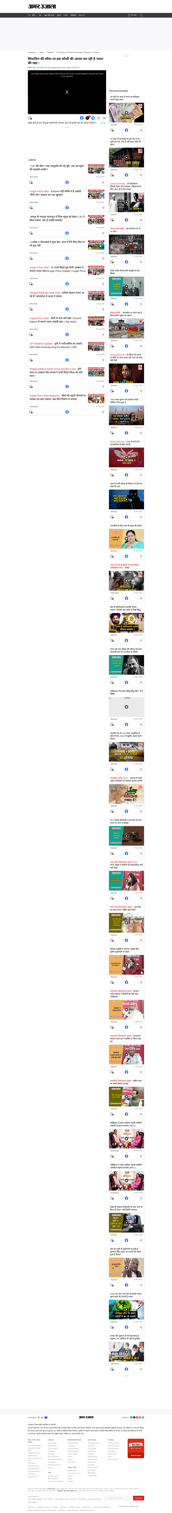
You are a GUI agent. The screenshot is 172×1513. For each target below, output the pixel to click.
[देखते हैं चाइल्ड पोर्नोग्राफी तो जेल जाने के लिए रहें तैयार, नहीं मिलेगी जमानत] (126, 1240)
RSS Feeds (51, 1510)
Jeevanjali (59, 1499)
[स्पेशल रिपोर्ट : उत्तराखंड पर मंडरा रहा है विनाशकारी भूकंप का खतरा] (126, 346)
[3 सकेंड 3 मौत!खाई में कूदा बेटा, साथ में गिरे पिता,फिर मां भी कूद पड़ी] (67, 258)
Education (91, 1465)
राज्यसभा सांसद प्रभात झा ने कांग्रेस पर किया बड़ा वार (125, 1039)
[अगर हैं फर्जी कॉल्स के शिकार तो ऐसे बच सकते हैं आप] (126, 517)
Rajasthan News (33, 1466)
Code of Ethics (72, 1510)
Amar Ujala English (35, 1499)
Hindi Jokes (72, 1462)
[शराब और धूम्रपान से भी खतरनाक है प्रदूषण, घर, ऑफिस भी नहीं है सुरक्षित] (126, 1369)
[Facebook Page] (131, 1417)
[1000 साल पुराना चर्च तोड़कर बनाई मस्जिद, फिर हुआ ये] (126, 433)
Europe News (92, 1475)
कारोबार (73, 15)
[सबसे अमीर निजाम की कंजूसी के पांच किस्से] (126, 304)
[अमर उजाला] (42, 8)
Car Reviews (92, 1448)
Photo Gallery (72, 1454)
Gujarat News (32, 1477)
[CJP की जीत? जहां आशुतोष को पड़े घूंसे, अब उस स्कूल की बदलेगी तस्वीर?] (67, 182)
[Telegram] (143, 1417)
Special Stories (113, 1459)
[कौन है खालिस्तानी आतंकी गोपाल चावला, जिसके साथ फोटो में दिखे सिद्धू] (126, 640)
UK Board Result (113, 1448)
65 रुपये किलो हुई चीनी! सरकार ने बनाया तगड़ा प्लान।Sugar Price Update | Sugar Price (58, 269)
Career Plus (92, 1462)
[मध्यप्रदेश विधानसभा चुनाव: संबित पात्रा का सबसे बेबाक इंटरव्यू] (126, 1114)
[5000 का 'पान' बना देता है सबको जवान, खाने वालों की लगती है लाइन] (126, 1327)
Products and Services (36, 1510)
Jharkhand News (33, 1468)
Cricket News (72, 1470)
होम (33, 15)
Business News (93, 1467)
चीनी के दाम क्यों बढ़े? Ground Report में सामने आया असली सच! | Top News (55, 320)
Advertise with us (43, 1507)
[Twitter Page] (134, 1417)
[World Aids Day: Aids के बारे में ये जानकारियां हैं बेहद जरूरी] (126, 475)
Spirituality (51, 1451)
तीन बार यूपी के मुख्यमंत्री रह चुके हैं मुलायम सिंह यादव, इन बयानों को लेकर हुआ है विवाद (125, 1252)
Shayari (70, 1459)
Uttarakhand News (34, 1453)
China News (92, 1470)
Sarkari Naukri (92, 1456)
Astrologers (52, 1462)
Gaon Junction (70, 1499)
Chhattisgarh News (34, 1471)
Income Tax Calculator (55, 1481)
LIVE (66, 15)
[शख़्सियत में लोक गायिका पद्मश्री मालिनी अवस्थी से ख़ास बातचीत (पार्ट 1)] (126, 1198)
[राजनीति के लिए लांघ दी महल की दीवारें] (126, 556)
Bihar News (32, 1463)
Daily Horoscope (53, 1456)
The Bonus (82, 1499)
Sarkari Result (92, 1459)
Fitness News (52, 1446)
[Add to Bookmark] (99, 118)
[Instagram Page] (140, 1417)
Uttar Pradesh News (34, 1445)
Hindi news (51, 1489)
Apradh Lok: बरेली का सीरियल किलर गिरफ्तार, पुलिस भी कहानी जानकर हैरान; (73, 1431)
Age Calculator (53, 1476)
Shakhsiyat (115, 1151)
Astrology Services (54, 1465)
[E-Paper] (136, 1448)
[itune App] (42, 1417)
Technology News (94, 1443)
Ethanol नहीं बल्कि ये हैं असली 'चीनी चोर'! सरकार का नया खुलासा (55, 193)
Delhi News (31, 1474)
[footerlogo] (86, 1417)
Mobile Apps (92, 1451)
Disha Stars (32, 1502)
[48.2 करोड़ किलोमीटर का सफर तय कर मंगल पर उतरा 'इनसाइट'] (126, 853)
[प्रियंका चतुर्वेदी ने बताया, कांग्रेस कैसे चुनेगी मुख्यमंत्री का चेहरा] (126, 982)
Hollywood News (73, 1448)
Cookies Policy (74, 1507)
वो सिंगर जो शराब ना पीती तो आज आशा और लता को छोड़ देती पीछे (126, 358)
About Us (31, 1507)
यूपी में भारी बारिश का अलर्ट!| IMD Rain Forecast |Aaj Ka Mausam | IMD (56, 345)
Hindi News (32, 52)
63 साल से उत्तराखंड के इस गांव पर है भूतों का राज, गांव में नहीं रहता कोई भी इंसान (125, 142)
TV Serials (71, 1446)
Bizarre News (112, 1454)
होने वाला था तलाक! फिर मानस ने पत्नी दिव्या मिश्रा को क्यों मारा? (56, 372)
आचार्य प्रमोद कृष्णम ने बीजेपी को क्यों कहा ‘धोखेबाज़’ (124, 994)
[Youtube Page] (137, 1417)
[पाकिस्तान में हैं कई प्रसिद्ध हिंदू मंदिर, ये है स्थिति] (126, 724)
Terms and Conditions (101, 1507)
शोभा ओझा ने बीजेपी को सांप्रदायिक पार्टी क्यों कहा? (126, 865)
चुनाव (59, 15)
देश (40, 15)
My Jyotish (49, 1499)
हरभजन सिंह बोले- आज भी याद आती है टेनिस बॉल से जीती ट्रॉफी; (49, 1428)
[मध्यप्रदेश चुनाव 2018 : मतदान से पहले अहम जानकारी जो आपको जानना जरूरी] (126, 811)
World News (92, 1473)
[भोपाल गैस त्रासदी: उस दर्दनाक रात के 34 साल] (126, 262)
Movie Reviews (73, 1451)
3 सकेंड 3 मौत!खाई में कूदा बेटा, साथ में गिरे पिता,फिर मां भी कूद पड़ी (57, 244)
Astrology (51, 1454)
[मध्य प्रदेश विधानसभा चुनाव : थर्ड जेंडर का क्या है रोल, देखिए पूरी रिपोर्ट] (126, 940)
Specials (50, 52)
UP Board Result (113, 1443)
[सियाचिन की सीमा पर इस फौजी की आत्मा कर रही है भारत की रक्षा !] (82, 118)
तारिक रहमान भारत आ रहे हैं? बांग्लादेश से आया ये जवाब (57, 294)
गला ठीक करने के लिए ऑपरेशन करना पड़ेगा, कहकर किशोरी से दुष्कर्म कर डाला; (96, 1428)
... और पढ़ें (102, 123)
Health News (52, 1443)
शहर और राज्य (49, 15)
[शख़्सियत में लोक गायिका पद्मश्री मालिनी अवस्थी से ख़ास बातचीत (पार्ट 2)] (126, 1156)
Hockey (70, 1476)
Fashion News (52, 1448)
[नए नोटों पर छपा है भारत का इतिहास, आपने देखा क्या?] (126, 130)
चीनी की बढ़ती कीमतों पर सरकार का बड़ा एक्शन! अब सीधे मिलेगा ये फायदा (58, 397)
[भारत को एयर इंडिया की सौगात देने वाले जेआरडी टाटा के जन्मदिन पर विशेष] (126, 682)
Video (42, 52)
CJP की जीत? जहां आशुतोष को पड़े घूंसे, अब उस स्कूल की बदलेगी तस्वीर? (57, 168)
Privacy (63, 1507)
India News (34, 177)
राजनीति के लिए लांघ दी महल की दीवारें (126, 526)
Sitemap (61, 1510)
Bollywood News (73, 1443)
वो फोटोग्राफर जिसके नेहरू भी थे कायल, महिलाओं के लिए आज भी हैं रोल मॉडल (125, 186)
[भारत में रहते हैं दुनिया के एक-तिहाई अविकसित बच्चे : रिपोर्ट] (126, 598)
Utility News (112, 1451)
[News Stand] (45, 1417)
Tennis (70, 1479)
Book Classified (94, 1499)
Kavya (110, 1456)
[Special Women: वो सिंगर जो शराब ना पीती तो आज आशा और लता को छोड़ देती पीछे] (126, 391)
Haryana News (33, 1456)
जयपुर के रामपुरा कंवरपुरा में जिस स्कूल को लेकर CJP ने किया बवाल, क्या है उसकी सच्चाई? (57, 218)
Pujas (50, 1467)
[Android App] (39, 1417)
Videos (70, 1456)
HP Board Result (113, 1446)
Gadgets (90, 1454)
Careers (55, 1507)
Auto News (91, 1446)
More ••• (82, 15)
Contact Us (86, 1507)
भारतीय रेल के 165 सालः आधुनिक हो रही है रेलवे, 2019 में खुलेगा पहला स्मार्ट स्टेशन (125, 736)
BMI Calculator (53, 1479)
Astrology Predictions (55, 1459)
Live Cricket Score (74, 1473)
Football (70, 1481)
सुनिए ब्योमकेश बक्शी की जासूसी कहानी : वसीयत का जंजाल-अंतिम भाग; (60, 1434)
